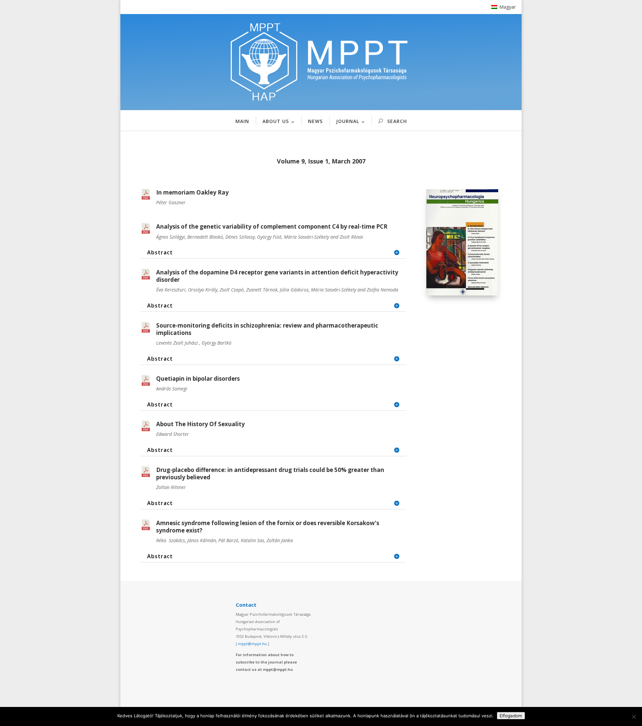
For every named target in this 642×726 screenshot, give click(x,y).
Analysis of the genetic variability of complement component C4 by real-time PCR (272, 226)
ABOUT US (275, 121)
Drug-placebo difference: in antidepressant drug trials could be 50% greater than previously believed (270, 473)
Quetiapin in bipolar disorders (198, 378)
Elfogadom (511, 715)
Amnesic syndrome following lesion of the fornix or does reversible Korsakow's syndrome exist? (267, 526)
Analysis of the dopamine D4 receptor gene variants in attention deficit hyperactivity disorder (277, 275)
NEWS (315, 121)
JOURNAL (347, 121)
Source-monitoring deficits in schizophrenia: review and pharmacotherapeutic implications (267, 329)
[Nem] (633, 716)
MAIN (242, 121)
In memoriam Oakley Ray (192, 192)
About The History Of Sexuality (200, 424)
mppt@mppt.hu (252, 643)
